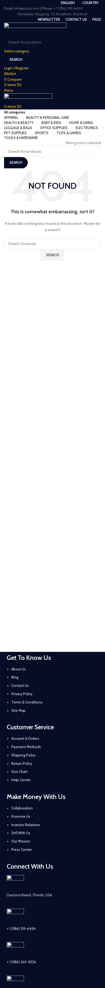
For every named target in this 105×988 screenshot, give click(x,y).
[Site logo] (35, 29)
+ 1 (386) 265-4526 (21, 962)
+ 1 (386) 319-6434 (21, 928)
